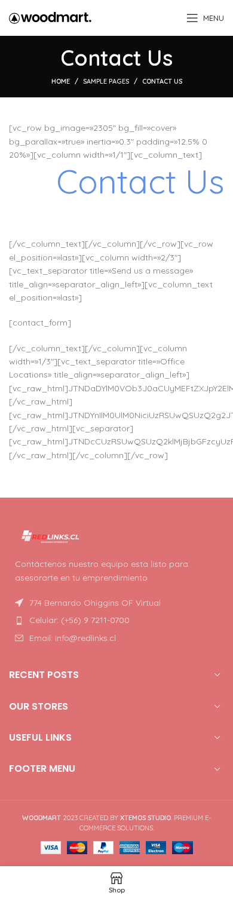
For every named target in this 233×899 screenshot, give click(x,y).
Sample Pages (106, 81)
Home (60, 81)
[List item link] (116, 620)
